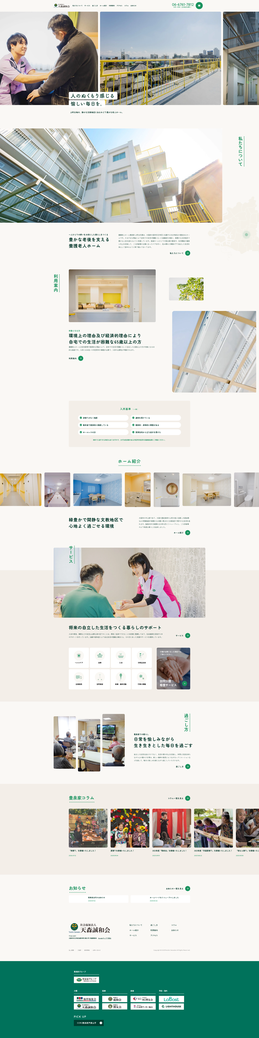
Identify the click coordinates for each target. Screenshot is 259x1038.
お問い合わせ (97, 950)
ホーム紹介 (103, 5)
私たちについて (77, 5)
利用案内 (112, 5)
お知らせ (133, 5)
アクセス (119, 5)
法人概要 (71, 950)
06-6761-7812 (183, 5)
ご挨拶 (79, 950)
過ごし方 (95, 5)
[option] (88, 833)
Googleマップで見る (104, 938)
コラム (126, 5)
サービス (87, 5)
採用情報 (87, 950)
